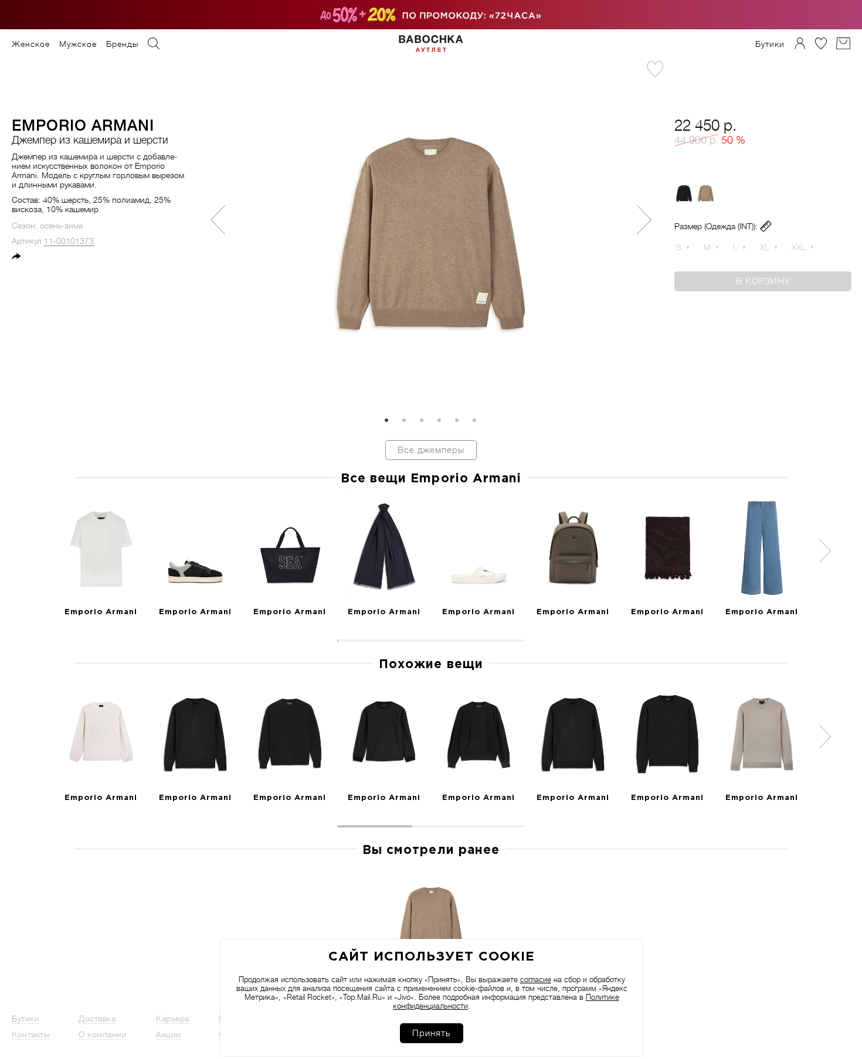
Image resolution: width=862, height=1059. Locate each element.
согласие (535, 979)
